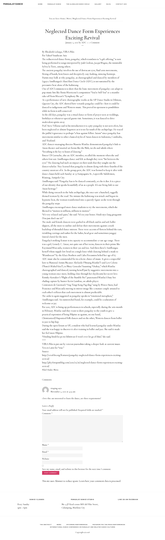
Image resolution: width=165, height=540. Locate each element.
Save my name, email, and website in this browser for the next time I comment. (76, 469)
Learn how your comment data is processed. (100, 481)
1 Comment (94, 42)
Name (45, 445)
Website (45, 458)
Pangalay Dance (13, 4)
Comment (47, 413)
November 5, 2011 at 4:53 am (63, 391)
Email (45, 452)
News (56, 369)
